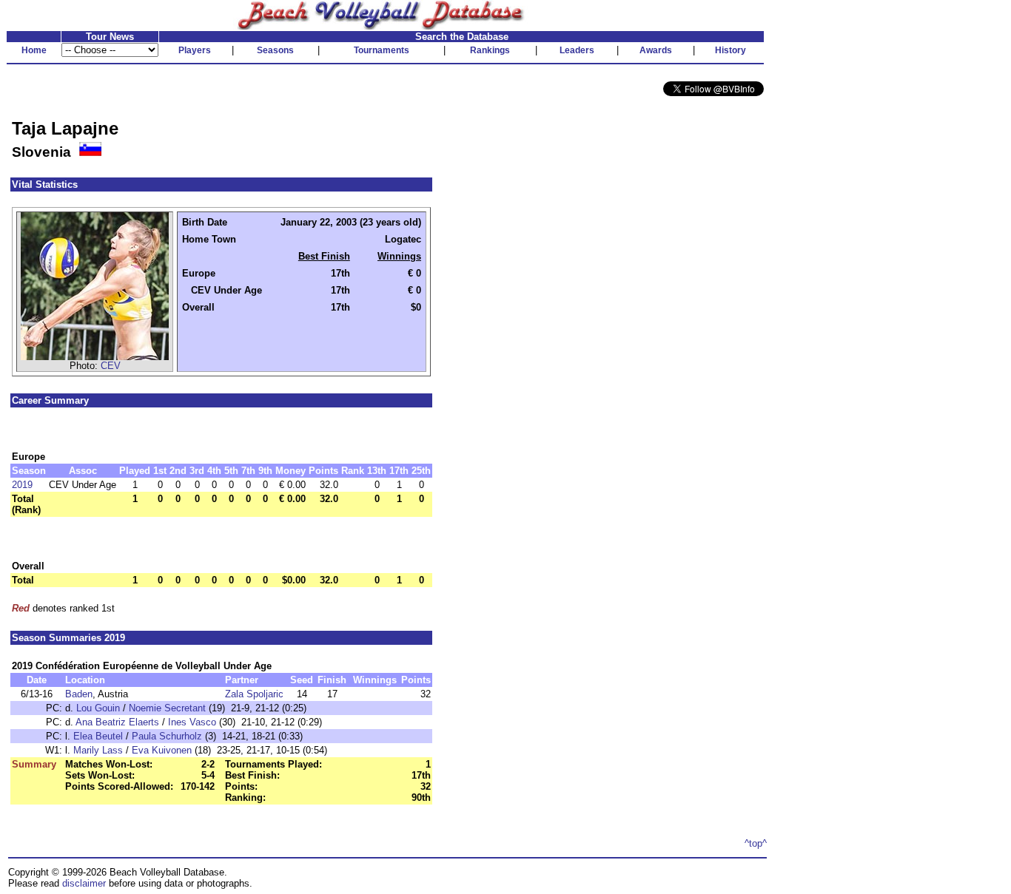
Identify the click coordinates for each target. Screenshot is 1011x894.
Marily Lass (98, 750)
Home (34, 50)
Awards (655, 50)
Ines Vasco (192, 722)
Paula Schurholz (167, 736)
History (730, 50)
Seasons (275, 50)
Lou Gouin (98, 708)
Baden (79, 694)
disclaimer (84, 883)
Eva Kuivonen (162, 750)
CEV (111, 365)
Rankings (490, 50)
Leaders (577, 50)
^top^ (756, 843)
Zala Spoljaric (254, 694)
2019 (22, 484)
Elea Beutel (98, 736)
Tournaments (381, 50)
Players (194, 50)
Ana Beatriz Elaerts (117, 722)
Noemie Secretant (167, 708)
